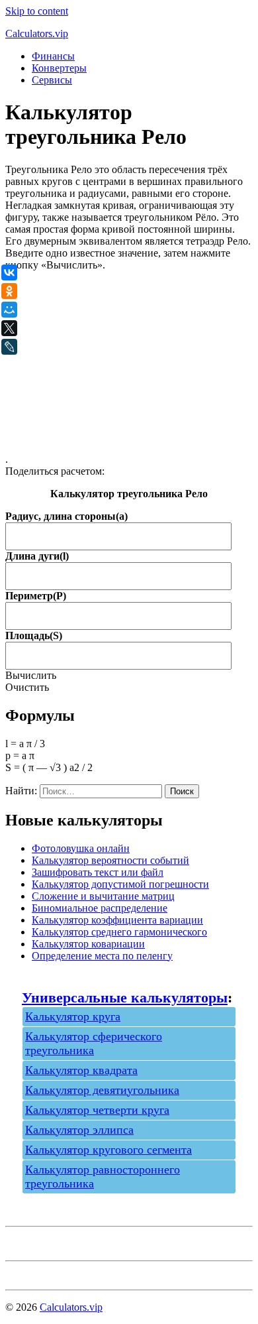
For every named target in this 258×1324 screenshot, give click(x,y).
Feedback (25, 1272)
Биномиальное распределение (99, 908)
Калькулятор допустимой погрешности (120, 884)
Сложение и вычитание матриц (103, 896)
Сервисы (52, 80)
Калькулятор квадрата (81, 1070)
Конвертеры (59, 68)
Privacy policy (35, 1243)
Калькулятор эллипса (79, 1129)
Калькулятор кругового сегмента (108, 1149)
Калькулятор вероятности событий (110, 860)
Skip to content (36, 11)
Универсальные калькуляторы (125, 997)
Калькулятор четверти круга (97, 1109)
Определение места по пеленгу (102, 955)
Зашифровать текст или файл (97, 872)
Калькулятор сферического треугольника (93, 1043)
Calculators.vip (36, 33)
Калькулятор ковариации (88, 943)
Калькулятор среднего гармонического (119, 931)
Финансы (53, 56)
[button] (30, 675)
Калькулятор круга (72, 1016)
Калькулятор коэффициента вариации (117, 920)
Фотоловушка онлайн (81, 848)
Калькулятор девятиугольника (102, 1090)
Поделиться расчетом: (55, 471)
